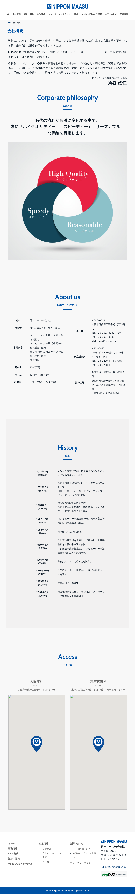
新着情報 (124, 14)
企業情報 (43, 843)
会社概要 (17, 14)
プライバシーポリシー (81, 862)
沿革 (44, 857)
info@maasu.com (115, 867)
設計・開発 (29, 14)
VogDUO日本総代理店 (92, 14)
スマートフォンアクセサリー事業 (63, 14)
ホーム (11, 843)
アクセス (46, 861)
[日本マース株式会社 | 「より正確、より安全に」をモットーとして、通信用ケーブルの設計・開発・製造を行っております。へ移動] (9, 22)
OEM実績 (41, 14)
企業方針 (46, 849)
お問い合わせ (111, 14)
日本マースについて (52, 853)
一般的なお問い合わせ (84, 849)
